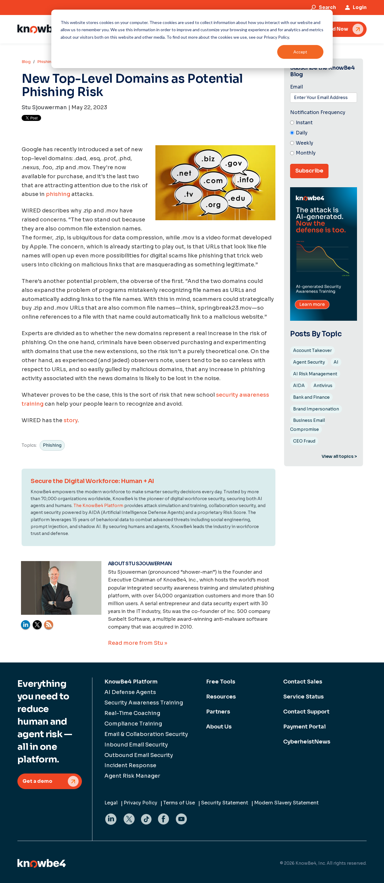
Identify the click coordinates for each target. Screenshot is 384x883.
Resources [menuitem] (221, 696)
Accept (300, 51)
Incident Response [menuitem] (130, 765)
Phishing (45, 61)
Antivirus (323, 385)
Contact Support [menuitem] (306, 711)
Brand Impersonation (316, 409)
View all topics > (339, 456)
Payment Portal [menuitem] (304, 726)
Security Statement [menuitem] (224, 803)
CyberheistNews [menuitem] (306, 741)
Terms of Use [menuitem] (179, 803)
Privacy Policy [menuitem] (140, 803)
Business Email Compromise (307, 425)
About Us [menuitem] (219, 726)
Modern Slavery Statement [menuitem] (286, 803)
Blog (26, 61)
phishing (58, 194)
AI (336, 362)
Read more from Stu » (137, 643)
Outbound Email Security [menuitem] (138, 755)
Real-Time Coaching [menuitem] (132, 713)
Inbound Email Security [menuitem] (136, 744)
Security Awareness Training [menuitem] (143, 702)
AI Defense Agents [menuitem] (130, 692)
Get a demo (37, 781)
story (71, 420)
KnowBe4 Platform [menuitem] (131, 681)
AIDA (299, 385)
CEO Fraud (304, 441)
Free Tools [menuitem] (220, 681)
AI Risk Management (315, 374)
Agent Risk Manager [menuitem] (132, 776)
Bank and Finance (311, 397)
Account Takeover (312, 350)
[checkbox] (323, 138)
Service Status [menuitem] (303, 696)
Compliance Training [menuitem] (133, 723)
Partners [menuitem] (218, 711)
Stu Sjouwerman (44, 107)
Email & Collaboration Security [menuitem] (146, 734)
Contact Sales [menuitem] (302, 681)
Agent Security (309, 362)
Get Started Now (327, 29)
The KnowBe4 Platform (98, 505)
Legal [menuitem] (111, 803)
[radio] (323, 123)
